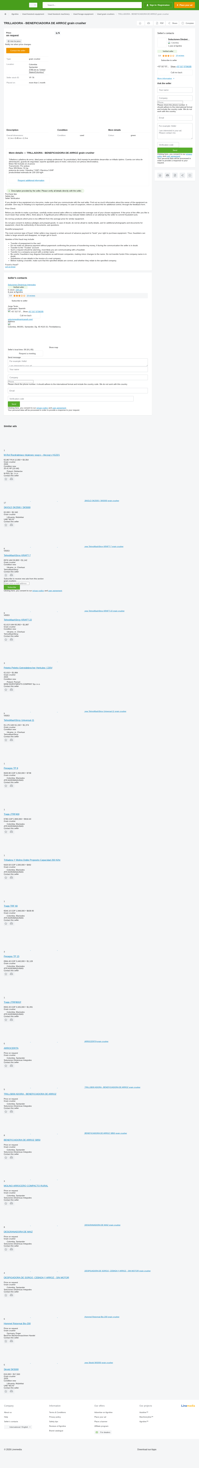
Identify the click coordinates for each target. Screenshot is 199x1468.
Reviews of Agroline (57, 1426)
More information (164, 78)
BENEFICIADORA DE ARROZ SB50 (22, 1140)
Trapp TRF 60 (11, 906)
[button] (140, 23)
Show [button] (25, 311)
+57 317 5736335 (35, 311)
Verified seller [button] (18, 287)
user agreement (59, 408)
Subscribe (12, 587)
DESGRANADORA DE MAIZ (18, 1231)
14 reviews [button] (31, 296)
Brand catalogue (56, 1431)
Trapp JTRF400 (11, 814)
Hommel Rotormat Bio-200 (17, 1323)
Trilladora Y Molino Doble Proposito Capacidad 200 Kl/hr (32, 860)
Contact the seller (17, 50)
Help (6, 1417)
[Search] (45, 5)
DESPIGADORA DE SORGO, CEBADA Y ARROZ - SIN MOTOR (36, 1277)
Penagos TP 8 (11, 768)
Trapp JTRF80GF (12, 1002)
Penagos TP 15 (11, 956)
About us (8, 1412)
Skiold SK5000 (11, 1369)
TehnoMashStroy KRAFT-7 (17, 555)
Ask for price (15, 41)
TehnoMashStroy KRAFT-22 (18, 620)
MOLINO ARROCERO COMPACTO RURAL (26, 1186)
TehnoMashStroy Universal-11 (19, 720)
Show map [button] (53, 347)
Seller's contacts (11, 1421)
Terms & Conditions (57, 1412)
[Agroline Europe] (15, 5)
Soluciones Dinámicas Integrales (22, 285)
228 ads (19, 290)
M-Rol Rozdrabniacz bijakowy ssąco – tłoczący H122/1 (32, 455)
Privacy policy (55, 1417)
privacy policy (42, 408)
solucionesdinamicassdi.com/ (20, 319)
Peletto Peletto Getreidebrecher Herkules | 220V (28, 668)
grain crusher (34, 59)
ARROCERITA (11, 1048)
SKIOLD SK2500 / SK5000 (17, 507)
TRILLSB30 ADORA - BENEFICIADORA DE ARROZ (30, 1094)
